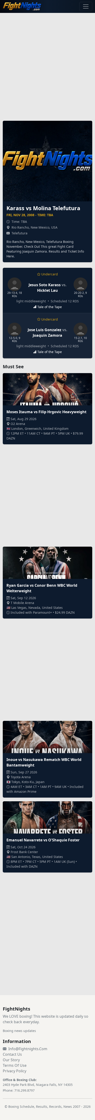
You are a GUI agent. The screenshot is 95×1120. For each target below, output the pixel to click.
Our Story (11, 1059)
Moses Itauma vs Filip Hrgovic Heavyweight (46, 411)
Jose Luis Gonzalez (44, 329)
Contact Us (12, 1054)
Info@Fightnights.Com (27, 1048)
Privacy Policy (14, 1070)
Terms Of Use (15, 1065)
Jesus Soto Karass (45, 284)
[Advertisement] (47, 64)
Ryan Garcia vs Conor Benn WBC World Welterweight (41, 588)
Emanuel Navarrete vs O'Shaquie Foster (43, 840)
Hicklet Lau (47, 290)
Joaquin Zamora (47, 335)
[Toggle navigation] (85, 6)
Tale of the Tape (49, 307)
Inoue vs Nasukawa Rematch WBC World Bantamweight (43, 762)
